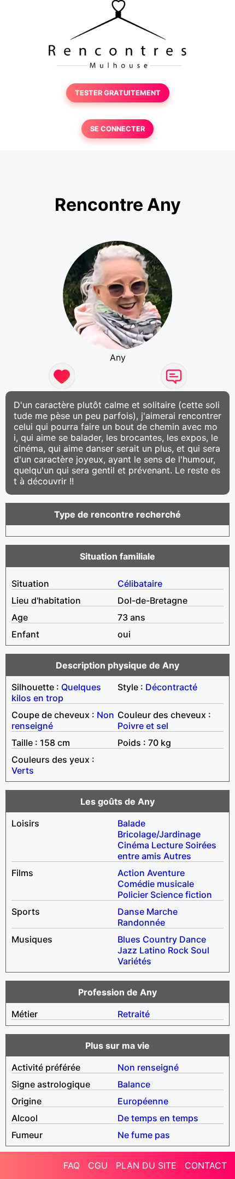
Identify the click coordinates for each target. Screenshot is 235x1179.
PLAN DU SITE (146, 1165)
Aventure (166, 872)
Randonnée (141, 922)
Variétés (134, 961)
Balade (131, 823)
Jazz (127, 950)
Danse (131, 911)
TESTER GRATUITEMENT (118, 93)
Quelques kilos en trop (56, 692)
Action (131, 872)
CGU (98, 1165)
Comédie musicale (156, 883)
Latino (152, 950)
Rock (178, 950)
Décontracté (171, 687)
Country (160, 939)
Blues (129, 939)
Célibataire (140, 583)
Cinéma (133, 845)
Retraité (134, 1013)
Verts (22, 770)
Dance (192, 939)
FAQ (71, 1165)
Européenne (143, 1101)
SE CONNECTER (117, 129)
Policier (133, 894)
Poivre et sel (143, 725)
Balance (134, 1084)
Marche (162, 911)
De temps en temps (158, 1118)
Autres (177, 855)
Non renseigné (148, 1067)
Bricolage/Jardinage (159, 834)
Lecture (167, 845)
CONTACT (206, 1165)
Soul (200, 950)
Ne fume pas (144, 1134)
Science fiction (181, 894)
